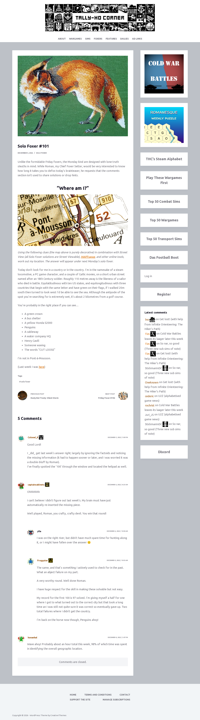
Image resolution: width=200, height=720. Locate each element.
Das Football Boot (164, 257)
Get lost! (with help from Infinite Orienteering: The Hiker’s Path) (163, 324)
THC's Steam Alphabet (164, 159)
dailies (124, 39)
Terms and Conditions (98, 695)
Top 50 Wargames (164, 220)
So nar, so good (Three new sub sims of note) (162, 372)
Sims (87, 39)
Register (164, 294)
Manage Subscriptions (116, 699)
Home (73, 695)
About (62, 39)
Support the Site (80, 699)
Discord (164, 452)
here (41, 366)
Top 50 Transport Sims (164, 239)
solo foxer (41, 153)
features (111, 39)
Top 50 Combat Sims (164, 201)
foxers (98, 39)
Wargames (75, 39)
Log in (148, 276)
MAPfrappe (88, 256)
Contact (125, 695)
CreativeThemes (58, 715)
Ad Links (137, 39)
